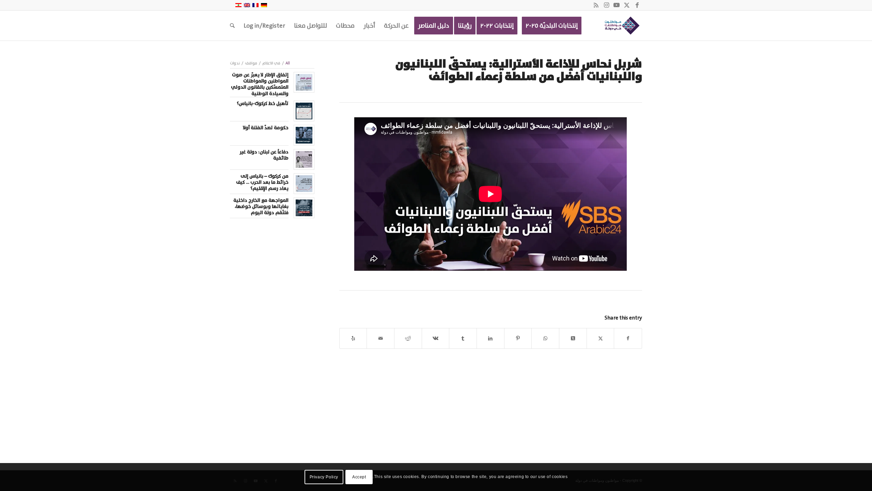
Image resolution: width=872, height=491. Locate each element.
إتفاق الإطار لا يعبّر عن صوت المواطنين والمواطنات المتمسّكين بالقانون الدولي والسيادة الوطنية (260, 84)
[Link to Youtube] (616, 5)
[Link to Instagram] (606, 5)
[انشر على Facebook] (628, 338)
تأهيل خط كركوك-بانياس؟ (263, 103)
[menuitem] (551, 26)
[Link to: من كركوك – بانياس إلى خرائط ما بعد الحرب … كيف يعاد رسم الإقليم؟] (304, 183)
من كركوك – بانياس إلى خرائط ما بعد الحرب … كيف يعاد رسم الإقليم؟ (262, 182)
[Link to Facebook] (637, 5)
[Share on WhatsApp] (545, 338)
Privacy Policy (324, 477)
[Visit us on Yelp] (353, 338)
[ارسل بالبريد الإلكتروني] (380, 338)
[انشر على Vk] (435, 338)
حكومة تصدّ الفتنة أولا (266, 128)
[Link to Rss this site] (596, 5)
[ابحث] (232, 26)
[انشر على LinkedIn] (490, 338)
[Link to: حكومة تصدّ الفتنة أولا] (304, 135)
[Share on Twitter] (573, 338)
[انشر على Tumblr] (463, 338)
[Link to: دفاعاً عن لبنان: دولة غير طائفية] (304, 159)
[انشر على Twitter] (600, 338)
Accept (359, 477)
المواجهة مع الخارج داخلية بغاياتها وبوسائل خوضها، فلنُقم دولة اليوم (261, 207)
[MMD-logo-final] (621, 26)
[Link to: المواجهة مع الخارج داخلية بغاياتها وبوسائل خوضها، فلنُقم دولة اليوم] (304, 207)
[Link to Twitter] (627, 5)
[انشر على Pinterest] (518, 338)
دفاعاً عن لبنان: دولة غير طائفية (264, 155)
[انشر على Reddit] (408, 338)
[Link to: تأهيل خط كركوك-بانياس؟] (304, 111)
